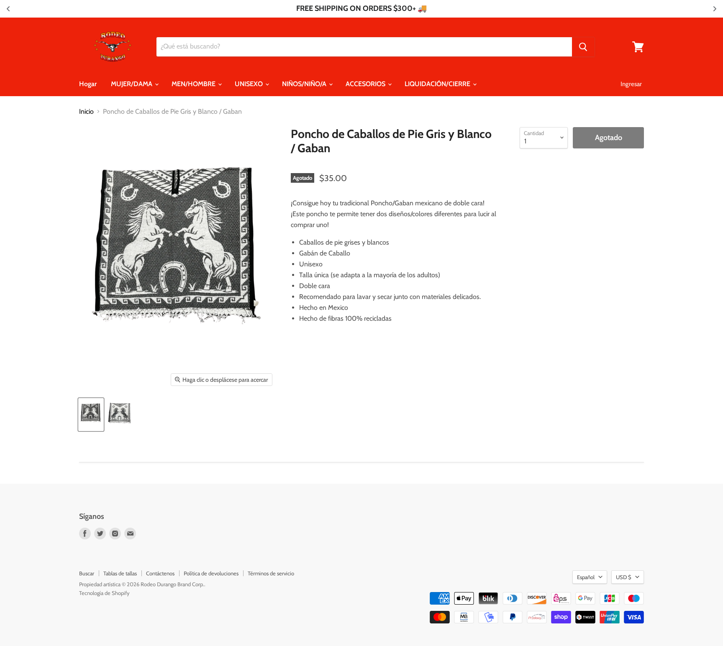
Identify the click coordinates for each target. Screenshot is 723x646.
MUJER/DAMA (132, 84)
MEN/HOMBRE (194, 84)
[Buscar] (583, 46)
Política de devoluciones (211, 573)
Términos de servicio (271, 573)
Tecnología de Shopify (104, 593)
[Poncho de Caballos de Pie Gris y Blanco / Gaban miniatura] (91, 414)
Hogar (88, 84)
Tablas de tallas (120, 573)
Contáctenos (160, 573)
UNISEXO (249, 84)
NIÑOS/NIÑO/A (305, 84)
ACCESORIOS (366, 84)
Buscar (86, 573)
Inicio (86, 111)
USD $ (623, 577)
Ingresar (631, 84)
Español (586, 577)
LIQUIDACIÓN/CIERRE (438, 84)
